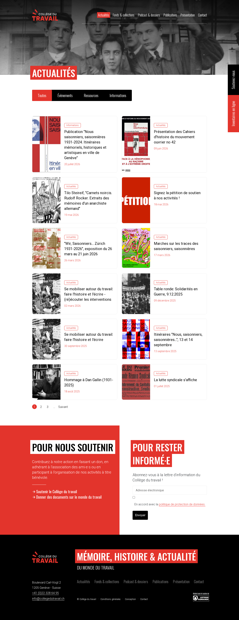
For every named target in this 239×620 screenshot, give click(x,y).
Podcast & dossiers (136, 581)
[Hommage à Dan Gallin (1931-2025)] (46, 381)
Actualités (83, 581)
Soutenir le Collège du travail (56, 491)
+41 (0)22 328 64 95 (45, 593)
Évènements (65, 95)
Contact (199, 581)
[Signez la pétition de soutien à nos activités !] (136, 200)
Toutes (42, 95)
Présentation (181, 581)
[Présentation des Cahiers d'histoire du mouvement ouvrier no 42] (136, 144)
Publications (160, 581)
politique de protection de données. (182, 504)
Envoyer (140, 515)
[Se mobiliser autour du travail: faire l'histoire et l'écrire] (46, 339)
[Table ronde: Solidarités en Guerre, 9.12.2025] (136, 293)
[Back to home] (45, 14)
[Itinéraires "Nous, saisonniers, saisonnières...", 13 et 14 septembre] (136, 339)
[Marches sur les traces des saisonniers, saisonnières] (136, 248)
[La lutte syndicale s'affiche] (136, 381)
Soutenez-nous (233, 80)
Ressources (91, 95)
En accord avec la (169, 504)
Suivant (63, 407)
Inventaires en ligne (233, 113)
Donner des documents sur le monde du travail (69, 497)
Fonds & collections (106, 581)
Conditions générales (110, 599)
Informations (118, 95)
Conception (130, 599)
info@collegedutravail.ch (48, 598)
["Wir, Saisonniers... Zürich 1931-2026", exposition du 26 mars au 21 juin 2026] (46, 248)
